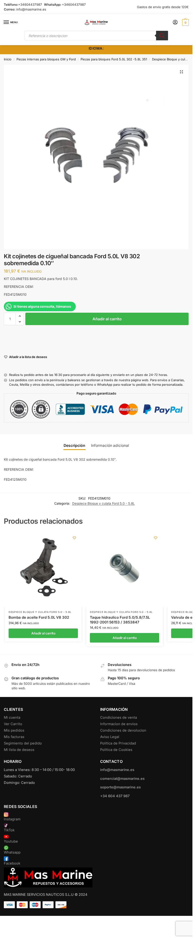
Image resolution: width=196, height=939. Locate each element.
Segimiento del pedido (23, 743)
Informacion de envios (119, 724)
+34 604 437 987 (115, 796)
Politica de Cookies (116, 750)
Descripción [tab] (74, 445)
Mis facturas (14, 737)
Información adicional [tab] (110, 445)
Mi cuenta (12, 717)
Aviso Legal (109, 737)
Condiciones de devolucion (123, 730)
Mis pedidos (14, 730)
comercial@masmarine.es (122, 778)
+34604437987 (30, 4)
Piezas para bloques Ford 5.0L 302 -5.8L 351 (114, 59)
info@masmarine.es (31, 9)
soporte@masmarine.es (120, 787)
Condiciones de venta (118, 717)
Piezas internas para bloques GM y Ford (46, 59)
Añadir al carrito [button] (43, 633)
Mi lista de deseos (19, 750)
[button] (185, 22)
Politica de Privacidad (118, 743)
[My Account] (175, 22)
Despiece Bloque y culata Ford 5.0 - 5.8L (103, 503)
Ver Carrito (13, 724)
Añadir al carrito (107, 319)
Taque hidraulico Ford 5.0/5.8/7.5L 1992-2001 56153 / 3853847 (120, 619)
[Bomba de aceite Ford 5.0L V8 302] (43, 569)
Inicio (7, 59)
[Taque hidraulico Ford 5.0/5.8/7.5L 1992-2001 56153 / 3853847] (124, 569)
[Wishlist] (74, 537)
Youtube (11, 841)
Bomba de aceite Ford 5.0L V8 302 (39, 617)
